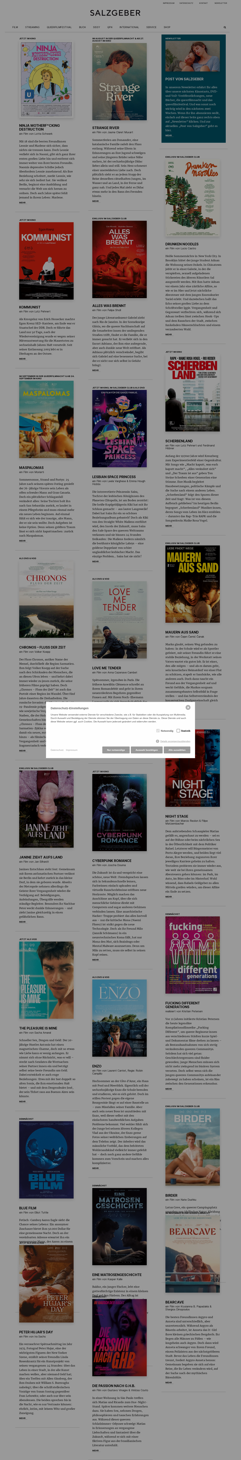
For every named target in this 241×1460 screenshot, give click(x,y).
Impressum (72, 750)
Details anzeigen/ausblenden (175, 741)
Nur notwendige (116, 750)
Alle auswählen (177, 750)
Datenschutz (57, 750)
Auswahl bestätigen (147, 750)
